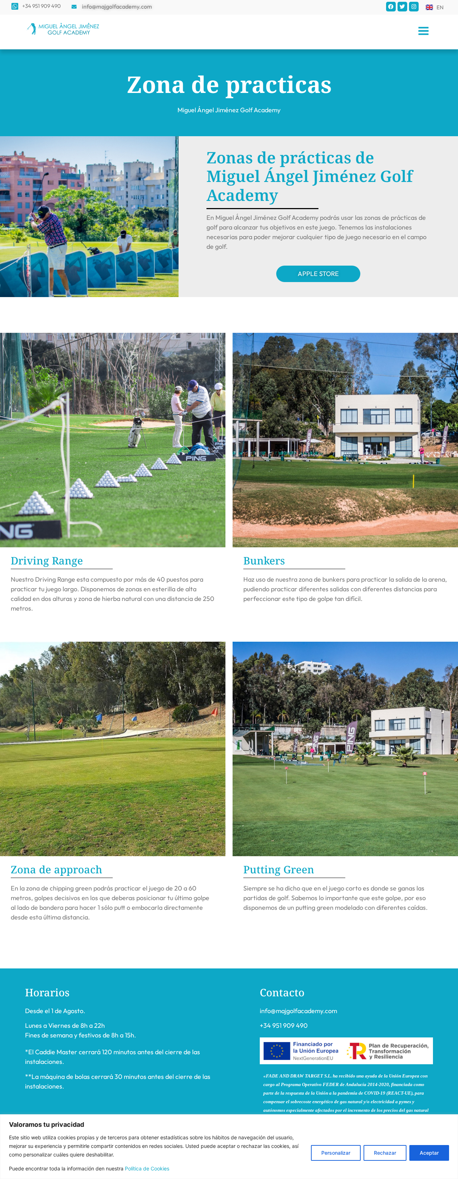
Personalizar (335, 1153)
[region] (229, 1146)
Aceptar (429, 1153)
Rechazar (385, 1153)
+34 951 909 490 (284, 1025)
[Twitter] (402, 6)
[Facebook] (391, 6)
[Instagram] (414, 6)
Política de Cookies (147, 1168)
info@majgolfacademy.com (298, 1011)
